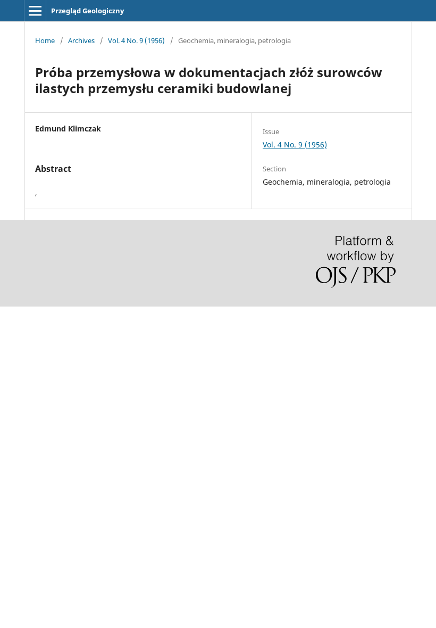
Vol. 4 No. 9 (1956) (136, 40)
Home (45, 40)
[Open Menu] (35, 10)
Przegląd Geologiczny (87, 10)
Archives (81, 40)
